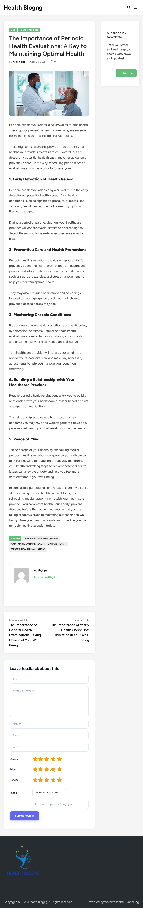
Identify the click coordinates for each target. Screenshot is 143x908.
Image (13, 792)
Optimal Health (57, 544)
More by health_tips (45, 577)
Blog (13, 30)
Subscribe (126, 73)
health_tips (19, 61)
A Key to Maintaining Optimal (40, 538)
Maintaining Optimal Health (28, 544)
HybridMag (131, 902)
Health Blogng (23, 7)
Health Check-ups (29, 30)
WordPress (111, 902)
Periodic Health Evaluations (28, 549)
